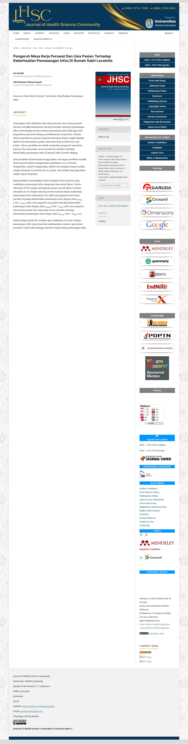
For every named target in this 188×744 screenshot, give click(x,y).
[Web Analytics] (144, 633)
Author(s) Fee (147, 521)
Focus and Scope (148, 503)
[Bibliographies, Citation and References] (157, 545)
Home (16, 33)
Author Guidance (148, 488)
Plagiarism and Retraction (153, 506)
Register (79, 33)
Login (67, 33)
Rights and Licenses (150, 510)
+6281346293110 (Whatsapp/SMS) (154, 628)
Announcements (42, 39)
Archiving (145, 525)
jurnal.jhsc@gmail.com (31, 711)
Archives (54, 33)
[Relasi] (141, 557)
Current (40, 33)
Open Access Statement (152, 499)
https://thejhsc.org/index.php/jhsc (155, 624)
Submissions (22, 39)
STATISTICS (94, 33)
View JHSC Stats (156, 633)
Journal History (148, 518)
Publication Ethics (149, 495)
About (27, 33)
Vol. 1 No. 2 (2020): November (48, 48)
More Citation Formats (110, 185)
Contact (109, 33)
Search (168, 33)
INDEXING (123, 33)
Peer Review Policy (149, 492)
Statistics (144, 514)
